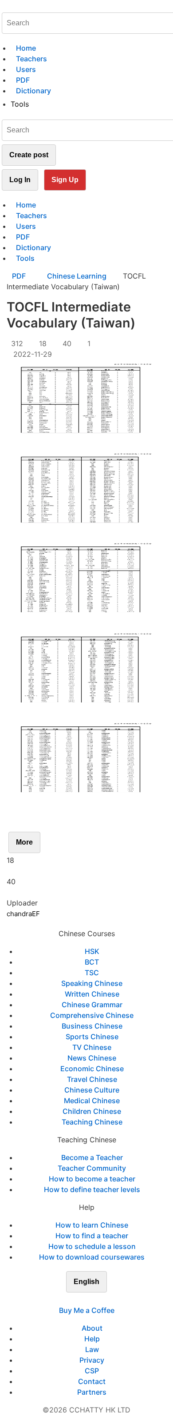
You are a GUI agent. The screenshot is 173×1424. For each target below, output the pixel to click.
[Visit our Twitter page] (81, 1300)
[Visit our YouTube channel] (102, 1300)
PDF (20, 275)
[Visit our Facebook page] (70, 1300)
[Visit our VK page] (91, 1300)
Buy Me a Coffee (86, 1310)
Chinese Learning (76, 275)
